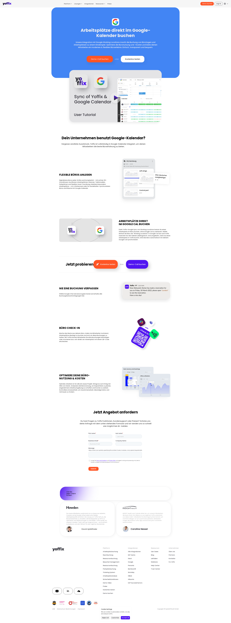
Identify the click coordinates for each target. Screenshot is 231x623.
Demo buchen (108, 593)
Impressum (81, 609)
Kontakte (172, 558)
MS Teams (131, 555)
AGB (53, 609)
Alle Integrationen (134, 552)
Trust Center (155, 569)
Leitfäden (154, 558)
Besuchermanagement (111, 562)
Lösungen (77, 4)
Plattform (67, 4)
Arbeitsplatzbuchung (110, 552)
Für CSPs (172, 562)
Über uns (172, 552)
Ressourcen (100, 4)
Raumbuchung (108, 555)
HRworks (131, 579)
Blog (152, 555)
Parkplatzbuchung (109, 569)
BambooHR (132, 569)
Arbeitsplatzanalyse (110, 576)
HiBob (130, 576)
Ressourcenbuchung (110, 558)
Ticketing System (109, 572)
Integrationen (89, 4)
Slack (130, 558)
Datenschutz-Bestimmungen (66, 609)
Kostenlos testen (109, 590)
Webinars (154, 562)
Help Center (155, 565)
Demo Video (107, 583)
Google (130, 562)
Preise (109, 4)
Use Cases (154, 552)
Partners (172, 555)
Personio (131, 565)
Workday (131, 572)
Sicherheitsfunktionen (110, 579)
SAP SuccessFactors (135, 583)
